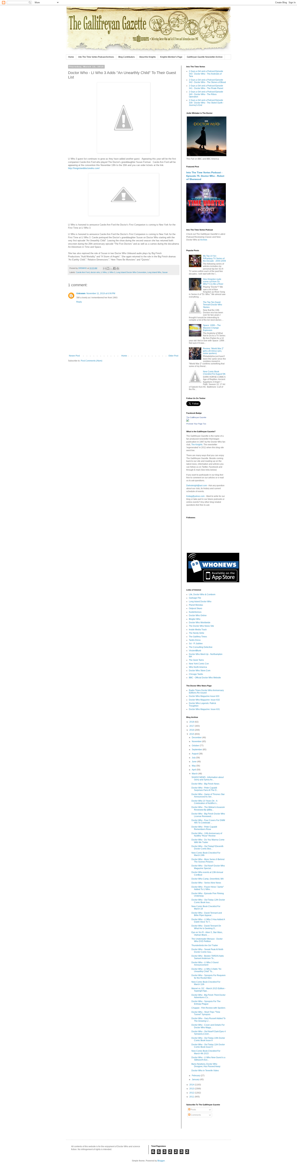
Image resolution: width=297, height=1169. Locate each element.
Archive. (204, 240)
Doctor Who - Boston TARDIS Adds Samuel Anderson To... (207, 957)
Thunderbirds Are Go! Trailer (204, 945)
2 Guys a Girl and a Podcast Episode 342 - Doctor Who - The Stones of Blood (207, 81)
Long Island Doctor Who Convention (131, 272)
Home (71, 57)
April (194, 769)
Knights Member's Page (171, 57)
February (196, 1075)
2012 (192, 1093)
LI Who (104, 272)
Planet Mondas (196, 605)
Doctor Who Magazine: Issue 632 (204, 700)
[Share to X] (111, 268)
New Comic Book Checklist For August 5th (214, 372)
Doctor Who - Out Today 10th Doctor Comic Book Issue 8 (208, 1039)
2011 (192, 1097)
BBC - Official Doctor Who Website (205, 677)
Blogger (161, 1161)
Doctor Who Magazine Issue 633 (204, 696)
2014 (192, 1084)
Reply (79, 302)
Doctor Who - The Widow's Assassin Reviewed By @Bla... (208, 808)
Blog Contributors (126, 57)
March (195, 773)
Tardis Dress (195, 640)
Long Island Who (154, 272)
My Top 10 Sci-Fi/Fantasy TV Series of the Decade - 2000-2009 (214, 258)
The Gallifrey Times (198, 636)
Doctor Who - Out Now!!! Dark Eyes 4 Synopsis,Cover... (208, 1032)
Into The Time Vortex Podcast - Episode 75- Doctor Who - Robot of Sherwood (205, 176)
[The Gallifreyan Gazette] (187, 421)
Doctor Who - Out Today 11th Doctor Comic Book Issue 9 (208, 1045)
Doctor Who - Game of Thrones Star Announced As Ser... (208, 795)
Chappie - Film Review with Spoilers (208, 1008)
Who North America (198, 667)
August (195, 753)
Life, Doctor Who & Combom (202, 594)
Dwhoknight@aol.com (196, 485)
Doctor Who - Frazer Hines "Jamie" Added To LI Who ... (207, 888)
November (197, 741)
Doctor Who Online (198, 615)
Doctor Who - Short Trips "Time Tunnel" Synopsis (205, 1013)
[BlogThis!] (108, 268)
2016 (192, 730)
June (194, 761)
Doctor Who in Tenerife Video (205, 1070)
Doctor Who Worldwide (199, 622)
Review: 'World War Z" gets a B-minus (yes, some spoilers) (213, 351)
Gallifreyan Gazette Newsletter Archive (205, 57)
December (197, 737)
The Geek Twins (196, 660)
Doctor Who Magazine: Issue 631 (204, 709)
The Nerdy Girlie (196, 633)
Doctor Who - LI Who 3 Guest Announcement (204, 963)
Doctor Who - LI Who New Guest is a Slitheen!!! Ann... (208, 1058)
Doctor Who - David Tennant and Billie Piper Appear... (206, 914)
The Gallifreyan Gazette (196, 417)
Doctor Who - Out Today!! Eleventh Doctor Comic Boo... (207, 847)
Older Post (173, 356)
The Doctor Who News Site (201, 626)
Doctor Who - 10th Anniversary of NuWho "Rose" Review (206, 834)
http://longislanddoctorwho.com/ (84, 168)
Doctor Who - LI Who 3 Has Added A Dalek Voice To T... (208, 920)
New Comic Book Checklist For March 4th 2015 (205, 1052)
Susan (165, 272)
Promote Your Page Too (196, 424)
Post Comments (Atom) (91, 361)
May (194, 766)
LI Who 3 (111, 272)
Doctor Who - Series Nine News (206, 883)
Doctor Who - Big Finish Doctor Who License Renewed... (208, 815)
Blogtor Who (194, 619)
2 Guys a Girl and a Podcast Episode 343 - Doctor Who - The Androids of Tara (206, 73)
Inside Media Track (198, 629)
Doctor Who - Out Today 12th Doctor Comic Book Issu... (208, 901)
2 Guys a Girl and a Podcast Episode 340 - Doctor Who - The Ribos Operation (206, 94)
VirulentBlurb (195, 650)
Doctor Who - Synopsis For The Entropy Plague (206, 1002)
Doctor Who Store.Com (199, 670)
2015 (192, 734)
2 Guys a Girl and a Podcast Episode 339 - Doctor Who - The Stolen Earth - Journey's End (206, 102)
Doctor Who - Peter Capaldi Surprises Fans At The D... (204, 789)
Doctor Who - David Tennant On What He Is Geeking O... (206, 927)
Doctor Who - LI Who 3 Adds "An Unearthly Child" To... (206, 970)
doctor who (95, 272)
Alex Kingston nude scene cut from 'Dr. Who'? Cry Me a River (213, 281)
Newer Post (74, 356)
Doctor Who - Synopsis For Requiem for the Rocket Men (208, 976)
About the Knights (147, 57)
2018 (192, 722)
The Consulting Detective (200, 647)
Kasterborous (195, 612)
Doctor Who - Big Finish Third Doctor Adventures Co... (208, 996)
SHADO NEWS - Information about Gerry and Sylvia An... (207, 778)
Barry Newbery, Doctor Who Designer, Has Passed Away (205, 1065)
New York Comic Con (199, 663)
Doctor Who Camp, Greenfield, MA (207, 879)
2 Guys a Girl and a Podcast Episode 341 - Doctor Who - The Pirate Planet (206, 87)
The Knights (196, 444)
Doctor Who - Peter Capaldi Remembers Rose (204, 828)
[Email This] (104, 268)
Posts (193, 1109)
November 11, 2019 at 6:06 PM (100, 293)
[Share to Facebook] (114, 268)
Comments (195, 1115)
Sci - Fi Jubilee (196, 643)
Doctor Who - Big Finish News (205, 784)
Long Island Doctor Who (200, 601)
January (196, 1079)
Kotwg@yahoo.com (195, 496)
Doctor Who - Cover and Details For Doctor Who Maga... (208, 1026)
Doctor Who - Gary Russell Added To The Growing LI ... (208, 1019)
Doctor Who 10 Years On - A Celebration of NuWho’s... (204, 802)
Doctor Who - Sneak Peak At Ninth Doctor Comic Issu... (207, 950)
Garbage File (195, 598)
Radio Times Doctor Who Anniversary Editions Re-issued (206, 691)
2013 (192, 1088)
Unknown (80, 293)
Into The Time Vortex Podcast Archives (96, 57)
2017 (192, 726)
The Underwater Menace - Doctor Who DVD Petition (207, 940)
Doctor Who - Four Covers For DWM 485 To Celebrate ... (208, 821)
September (197, 749)
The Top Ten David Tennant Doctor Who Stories (212, 304)
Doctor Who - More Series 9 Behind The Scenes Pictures (207, 860)
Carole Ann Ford (83, 272)
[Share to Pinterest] (117, 268)
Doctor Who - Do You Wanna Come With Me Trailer (207, 841)
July (194, 757)
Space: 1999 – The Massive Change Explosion (212, 327)
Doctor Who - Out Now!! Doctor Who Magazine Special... (208, 867)
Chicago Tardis (196, 674)
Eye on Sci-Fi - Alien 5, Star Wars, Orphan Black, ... (207, 933)
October (196, 745)
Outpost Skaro (195, 608)
